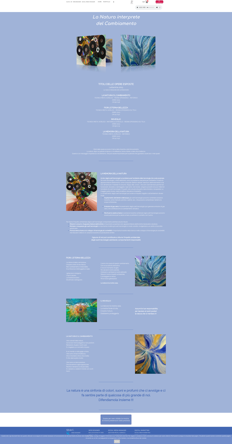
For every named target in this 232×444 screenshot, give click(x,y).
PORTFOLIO (106, 1)
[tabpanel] (116, 23)
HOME (100, 1)
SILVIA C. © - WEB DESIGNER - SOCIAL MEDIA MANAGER (80, 1)
